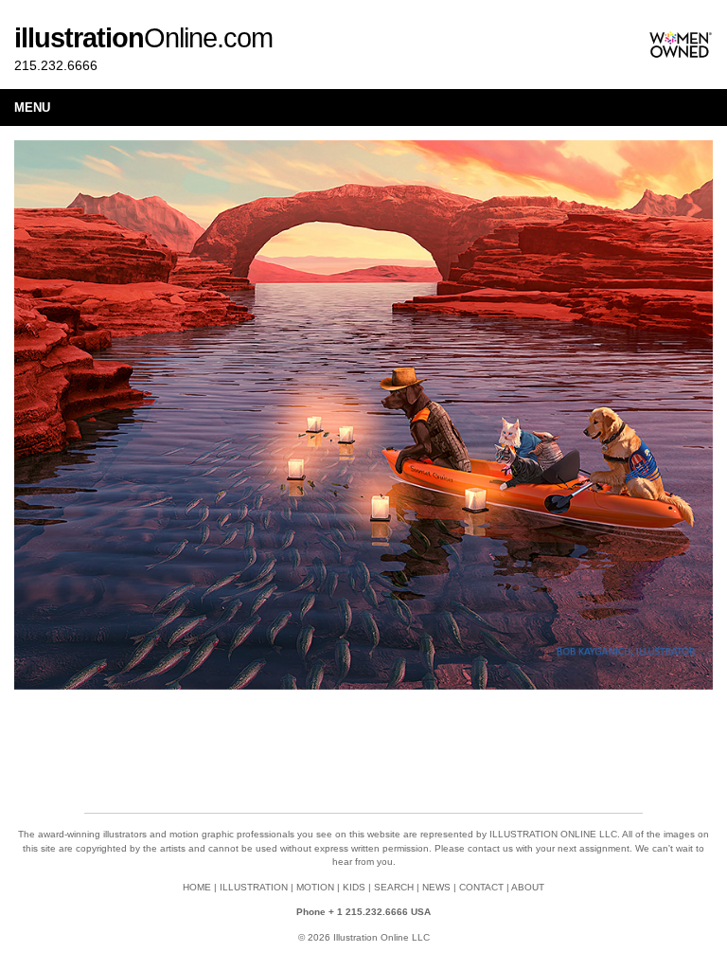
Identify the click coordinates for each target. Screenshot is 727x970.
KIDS (354, 887)
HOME (197, 887)
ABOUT (527, 887)
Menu (32, 107)
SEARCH (394, 887)
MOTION (315, 887)
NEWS (436, 887)
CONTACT (481, 887)
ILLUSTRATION (254, 887)
